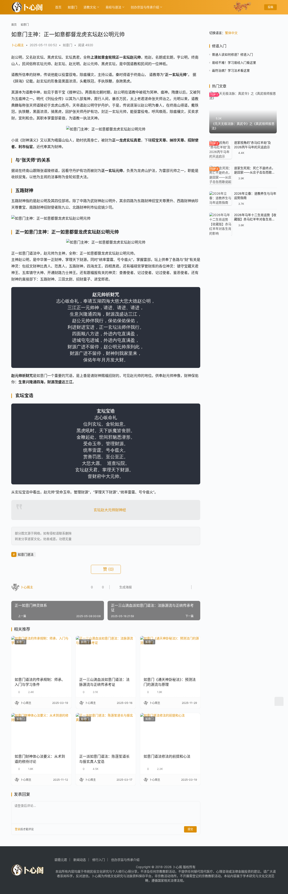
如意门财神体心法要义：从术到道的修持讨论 (40, 759)
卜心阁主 (17, 45)
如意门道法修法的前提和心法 (167, 756)
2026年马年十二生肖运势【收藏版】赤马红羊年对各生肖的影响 (255, 219)
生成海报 (125, 587)
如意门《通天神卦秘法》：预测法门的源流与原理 (170, 682)
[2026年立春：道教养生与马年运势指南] (220, 198)
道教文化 (89, 7)
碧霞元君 (60, 860)
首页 (58, 7)
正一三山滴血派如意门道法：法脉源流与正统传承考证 (104, 682)
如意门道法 (26, 554)
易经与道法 (113, 7)
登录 (17, 829)
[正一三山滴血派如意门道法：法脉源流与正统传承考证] (106, 655)
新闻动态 (79, 860)
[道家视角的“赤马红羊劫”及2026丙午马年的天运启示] (220, 149)
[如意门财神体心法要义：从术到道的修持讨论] (41, 732)
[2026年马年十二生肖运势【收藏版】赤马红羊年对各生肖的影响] (220, 224)
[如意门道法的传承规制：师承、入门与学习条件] (41, 655)
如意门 (72, 7)
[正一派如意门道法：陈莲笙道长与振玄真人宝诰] (106, 732)
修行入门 (98, 860)
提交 (190, 829)
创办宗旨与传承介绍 (145, 7)
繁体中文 (231, 33)
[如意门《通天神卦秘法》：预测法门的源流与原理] (170, 655)
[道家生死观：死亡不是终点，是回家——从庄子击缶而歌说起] (220, 175)
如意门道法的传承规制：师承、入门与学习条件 (40, 682)
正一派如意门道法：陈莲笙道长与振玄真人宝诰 (104, 759)
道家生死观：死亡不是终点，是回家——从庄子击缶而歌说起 (254, 172)
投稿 (270, 7)
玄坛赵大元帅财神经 (110, 510)
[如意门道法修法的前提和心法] (170, 732)
